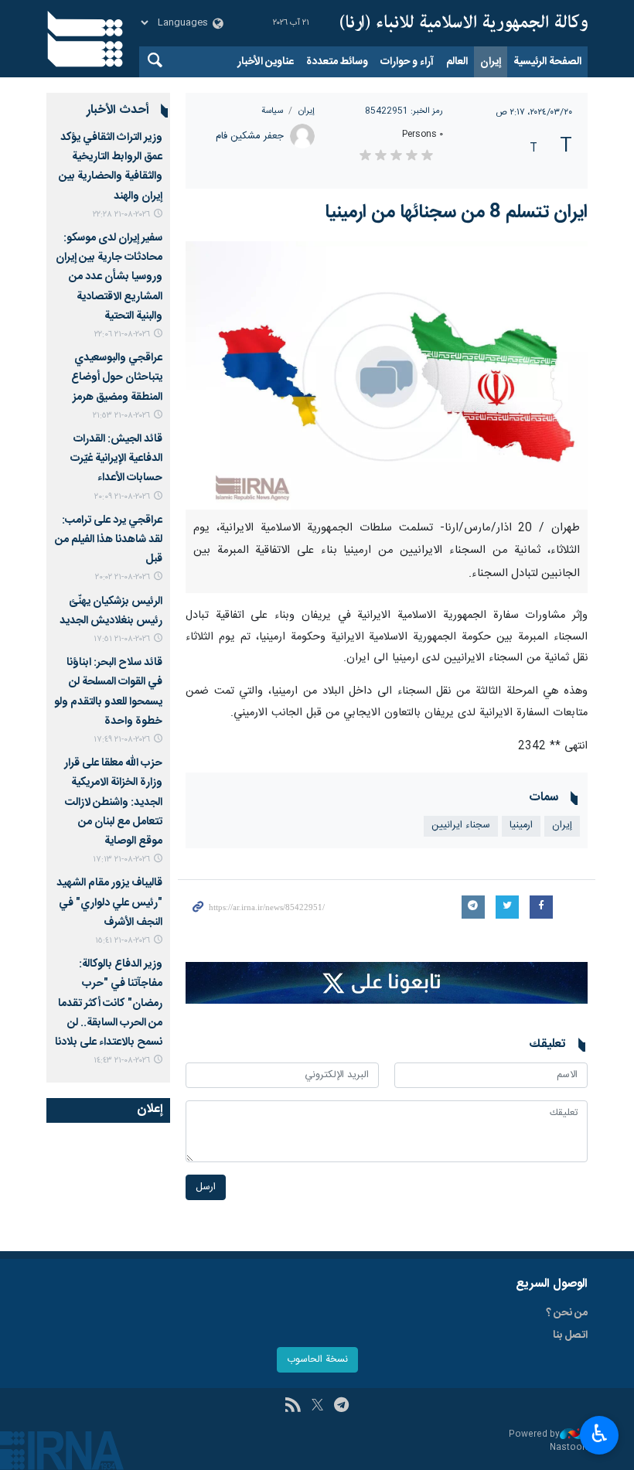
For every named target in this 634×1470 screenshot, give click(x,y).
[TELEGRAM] (341, 1406)
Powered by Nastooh (548, 1441)
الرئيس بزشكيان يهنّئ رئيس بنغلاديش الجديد (111, 611)
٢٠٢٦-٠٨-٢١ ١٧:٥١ (122, 639)
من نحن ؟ (567, 1313)
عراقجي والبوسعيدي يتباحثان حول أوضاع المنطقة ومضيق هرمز (116, 377)
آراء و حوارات (407, 62)
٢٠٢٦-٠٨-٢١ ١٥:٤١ (122, 940)
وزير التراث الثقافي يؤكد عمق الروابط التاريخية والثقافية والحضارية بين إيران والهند (110, 167)
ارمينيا (521, 825)
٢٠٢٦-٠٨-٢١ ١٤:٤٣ (122, 1060)
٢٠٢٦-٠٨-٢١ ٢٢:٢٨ (121, 214)
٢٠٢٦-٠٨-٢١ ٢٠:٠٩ (122, 496)
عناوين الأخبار (265, 62)
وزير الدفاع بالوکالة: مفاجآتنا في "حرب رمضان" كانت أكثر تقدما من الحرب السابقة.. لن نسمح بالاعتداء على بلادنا (108, 1003)
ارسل (206, 1187)
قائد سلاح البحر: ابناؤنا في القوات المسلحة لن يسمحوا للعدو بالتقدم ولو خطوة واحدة (108, 692)
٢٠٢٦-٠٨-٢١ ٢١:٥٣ (121, 415)
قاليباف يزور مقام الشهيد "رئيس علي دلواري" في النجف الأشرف (109, 902)
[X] (317, 1406)
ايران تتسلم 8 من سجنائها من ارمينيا (456, 212)
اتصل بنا (570, 1335)
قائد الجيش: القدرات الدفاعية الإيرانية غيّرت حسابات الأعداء (116, 458)
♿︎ (599, 1434)
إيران (490, 62)
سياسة (272, 111)
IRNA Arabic (464, 23)
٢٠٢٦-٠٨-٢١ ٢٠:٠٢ (122, 577)
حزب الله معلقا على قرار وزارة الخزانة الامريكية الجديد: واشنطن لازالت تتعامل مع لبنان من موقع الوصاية (113, 802)
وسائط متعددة (337, 62)
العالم (457, 62)
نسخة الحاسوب (317, 1360)
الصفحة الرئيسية (547, 62)
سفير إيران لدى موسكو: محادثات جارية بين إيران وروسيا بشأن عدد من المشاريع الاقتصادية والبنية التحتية (109, 277)
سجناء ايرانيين (460, 825)
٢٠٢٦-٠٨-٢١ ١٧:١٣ (121, 859)
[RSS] (292, 1406)
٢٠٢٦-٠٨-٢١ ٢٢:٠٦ (122, 334)
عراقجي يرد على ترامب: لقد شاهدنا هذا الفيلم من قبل (108, 539)
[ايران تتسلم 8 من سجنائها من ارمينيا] (387, 375)
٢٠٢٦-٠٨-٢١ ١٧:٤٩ (122, 739)
